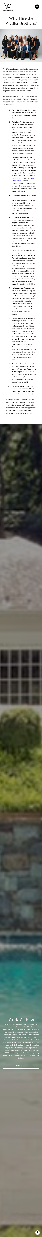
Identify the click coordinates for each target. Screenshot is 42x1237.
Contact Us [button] (21, 1066)
